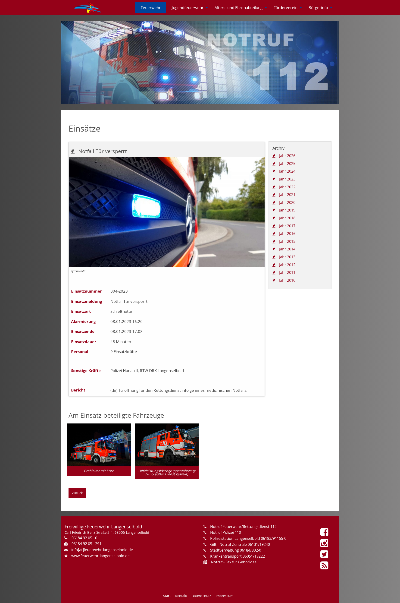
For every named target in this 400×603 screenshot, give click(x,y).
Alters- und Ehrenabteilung (238, 7)
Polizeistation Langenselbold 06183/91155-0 (248, 538)
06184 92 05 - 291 (86, 543)
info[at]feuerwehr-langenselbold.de (102, 549)
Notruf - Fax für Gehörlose (233, 562)
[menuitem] (88, 7)
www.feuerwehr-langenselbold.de (100, 555)
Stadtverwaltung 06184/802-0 (235, 550)
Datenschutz (201, 596)
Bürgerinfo (318, 7)
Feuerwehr (151, 7)
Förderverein (285, 7)
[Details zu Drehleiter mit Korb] (99, 444)
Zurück (77, 493)
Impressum (224, 596)
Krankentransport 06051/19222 (237, 556)
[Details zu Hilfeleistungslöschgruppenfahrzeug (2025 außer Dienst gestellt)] (167, 444)
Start (167, 596)
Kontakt (181, 596)
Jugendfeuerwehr (187, 7)
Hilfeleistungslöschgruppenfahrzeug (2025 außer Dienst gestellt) (166, 472)
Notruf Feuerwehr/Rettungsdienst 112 (243, 526)
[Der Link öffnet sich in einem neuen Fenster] (325, 534)
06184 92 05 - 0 (84, 537)
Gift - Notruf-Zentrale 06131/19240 (240, 544)
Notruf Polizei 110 (225, 532)
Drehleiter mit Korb (99, 471)
